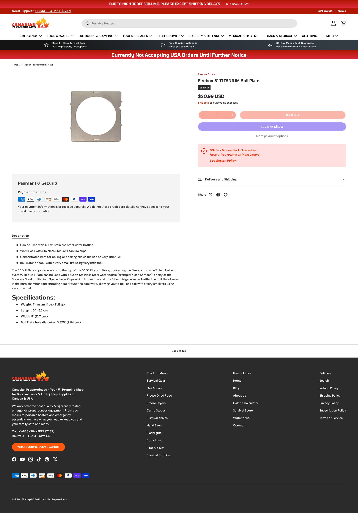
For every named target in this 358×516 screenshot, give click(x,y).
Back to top (179, 351)
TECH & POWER (168, 36)
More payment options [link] (272, 136)
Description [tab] (20, 236)
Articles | (17, 499)
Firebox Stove (206, 74)
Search (324, 381)
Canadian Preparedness (54, 499)
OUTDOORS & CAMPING (95, 36)
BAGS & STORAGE (280, 36)
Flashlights (154, 433)
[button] (344, 23)
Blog (236, 388)
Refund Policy (328, 388)
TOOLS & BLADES (135, 36)
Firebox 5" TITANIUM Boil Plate (37, 65)
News (342, 11)
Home (15, 65)
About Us (239, 395)
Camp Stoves (156, 410)
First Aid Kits (155, 448)
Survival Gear (156, 381)
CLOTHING (309, 36)
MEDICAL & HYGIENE (243, 36)
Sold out (292, 115)
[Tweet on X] (210, 194)
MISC (330, 36)
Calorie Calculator (245, 403)
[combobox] (189, 23)
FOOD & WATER (58, 36)
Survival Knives (157, 418)
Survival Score (243, 410)
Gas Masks (154, 388)
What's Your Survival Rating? (38, 447)
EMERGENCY (29, 36)
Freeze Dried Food (159, 395)
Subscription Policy (332, 410)
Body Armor (155, 440)
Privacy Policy (329, 403)
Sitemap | (27, 499)
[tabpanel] (96, 285)
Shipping (203, 102)
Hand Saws (154, 425)
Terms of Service (331, 418)
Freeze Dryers (156, 403)
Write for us (241, 418)
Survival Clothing (158, 455)
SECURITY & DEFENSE (204, 36)
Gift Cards (325, 11)
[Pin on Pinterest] (225, 194)
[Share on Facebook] (218, 194)
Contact (238, 425)
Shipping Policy (329, 395)
